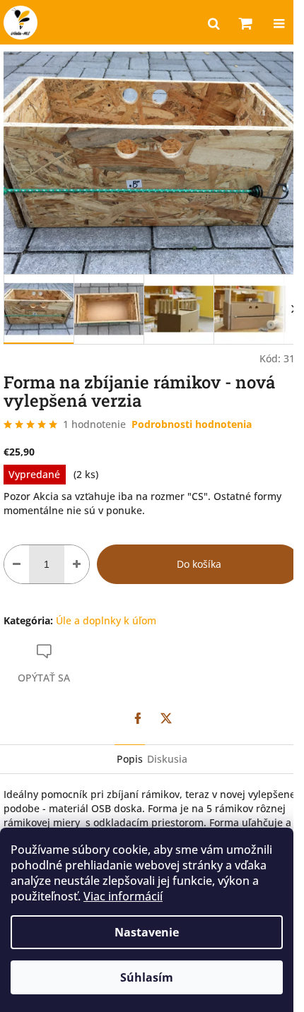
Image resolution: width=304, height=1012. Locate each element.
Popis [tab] (130, 759)
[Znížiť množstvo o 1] (16, 564)
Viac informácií (123, 896)
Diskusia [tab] (167, 759)
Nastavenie (147, 932)
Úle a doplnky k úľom (106, 620)
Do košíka (199, 564)
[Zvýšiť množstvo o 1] (76, 564)
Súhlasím (146, 977)
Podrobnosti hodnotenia (191, 424)
